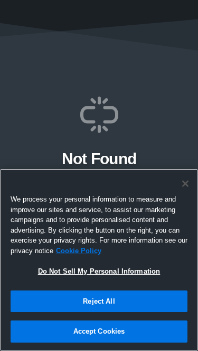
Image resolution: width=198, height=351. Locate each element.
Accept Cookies (99, 331)
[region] (99, 260)
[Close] (185, 183)
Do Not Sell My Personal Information (99, 271)
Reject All (99, 301)
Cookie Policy (78, 251)
